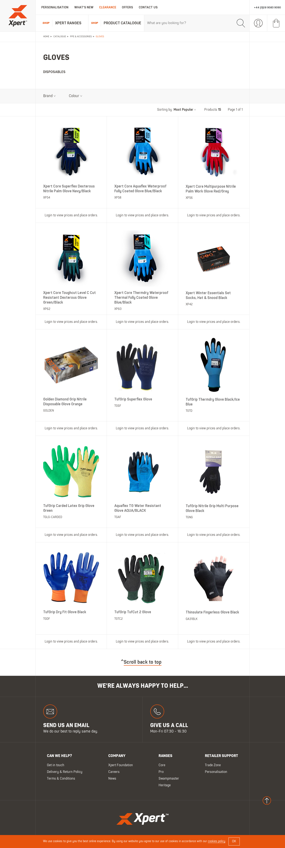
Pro (161, 772)
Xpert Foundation (120, 765)
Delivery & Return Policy (64, 772)
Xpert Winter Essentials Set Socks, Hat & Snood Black (208, 295)
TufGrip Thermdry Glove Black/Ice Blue (213, 402)
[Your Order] (276, 23)
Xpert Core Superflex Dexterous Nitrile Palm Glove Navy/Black (69, 189)
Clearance (107, 7)
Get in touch (55, 765)
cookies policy (216, 841)
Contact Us (148, 7)
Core (162, 765)
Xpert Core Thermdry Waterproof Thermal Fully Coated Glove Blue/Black (141, 297)
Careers (114, 772)
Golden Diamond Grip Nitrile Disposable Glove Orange (65, 401)
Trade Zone (213, 765)
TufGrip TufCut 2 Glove (132, 612)
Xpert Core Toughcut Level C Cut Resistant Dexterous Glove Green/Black (69, 297)
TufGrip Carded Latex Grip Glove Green (68, 508)
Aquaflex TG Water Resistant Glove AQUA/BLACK (137, 508)
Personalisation (54, 7)
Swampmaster (169, 778)
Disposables (54, 72)
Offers (127, 7)
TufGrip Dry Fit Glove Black (64, 612)
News (112, 778)
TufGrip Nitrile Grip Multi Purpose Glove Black (212, 508)
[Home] (17, 16)
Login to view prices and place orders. (71, 215)
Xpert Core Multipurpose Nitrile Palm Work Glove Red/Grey (211, 189)
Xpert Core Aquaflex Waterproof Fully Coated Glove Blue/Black (140, 189)
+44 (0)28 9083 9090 (267, 7)
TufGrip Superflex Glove (133, 399)
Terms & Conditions (61, 778)
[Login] (258, 23)
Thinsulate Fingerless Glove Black (212, 612)
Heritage (165, 785)
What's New (83, 7)
